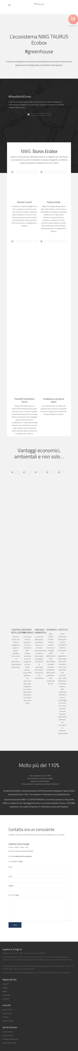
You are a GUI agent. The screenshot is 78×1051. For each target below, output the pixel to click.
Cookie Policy (7, 1013)
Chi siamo (6, 999)
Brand (5, 991)
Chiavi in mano (8, 1032)
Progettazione (8, 1036)
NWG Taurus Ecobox (10, 1043)
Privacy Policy (8, 1010)
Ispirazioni (6, 995)
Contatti (6, 1017)
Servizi (5, 988)
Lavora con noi (8, 1021)
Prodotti (6, 984)
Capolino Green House (10, 1039)
